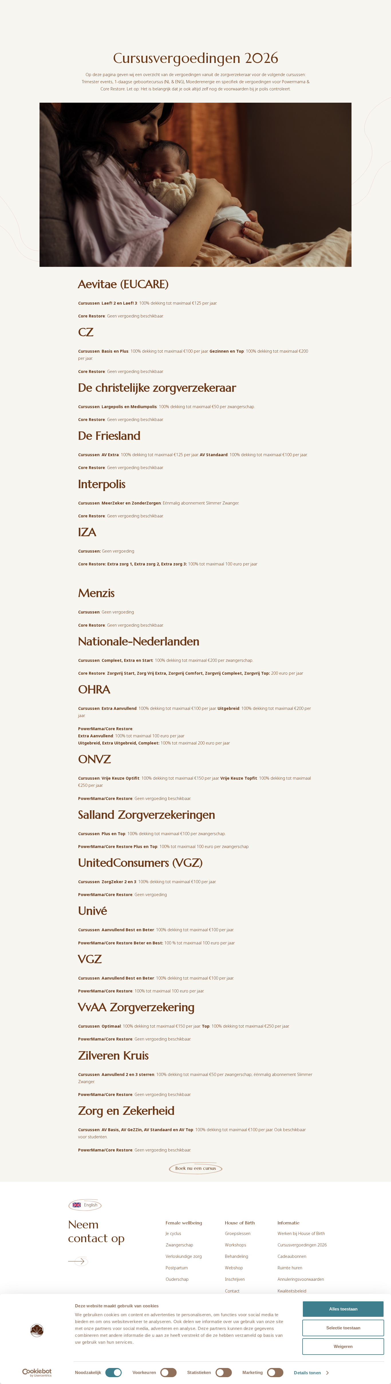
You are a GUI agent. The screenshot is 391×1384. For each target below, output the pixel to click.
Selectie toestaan (343, 1327)
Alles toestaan (343, 1308)
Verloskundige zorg (184, 1256)
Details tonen (307, 1372)
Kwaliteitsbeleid (292, 1291)
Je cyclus (173, 1233)
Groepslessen (237, 1233)
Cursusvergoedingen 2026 (302, 1245)
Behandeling (236, 1256)
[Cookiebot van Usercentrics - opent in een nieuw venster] (37, 1373)
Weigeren (343, 1346)
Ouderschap (177, 1279)
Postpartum (177, 1267)
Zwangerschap (179, 1245)
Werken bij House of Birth (301, 1233)
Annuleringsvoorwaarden (301, 1279)
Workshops (235, 1245)
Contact (232, 1291)
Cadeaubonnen (292, 1256)
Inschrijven (235, 1279)
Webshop (234, 1267)
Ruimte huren (290, 1267)
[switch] (168, 1372)
